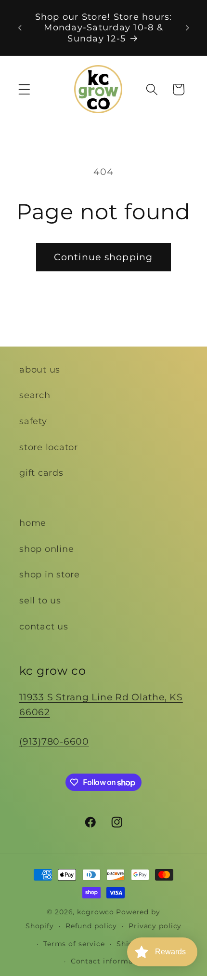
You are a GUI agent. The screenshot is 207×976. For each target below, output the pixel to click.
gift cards (41, 473)
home (32, 523)
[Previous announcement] (19, 28)
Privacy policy (155, 926)
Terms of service (74, 944)
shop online (46, 549)
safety (33, 421)
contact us (43, 626)
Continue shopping (103, 257)
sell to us (40, 600)
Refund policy (91, 926)
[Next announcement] (187, 28)
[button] (24, 89)
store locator (48, 447)
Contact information (109, 961)
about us (39, 369)
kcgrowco (95, 912)
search (35, 395)
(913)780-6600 (54, 741)
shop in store (49, 574)
